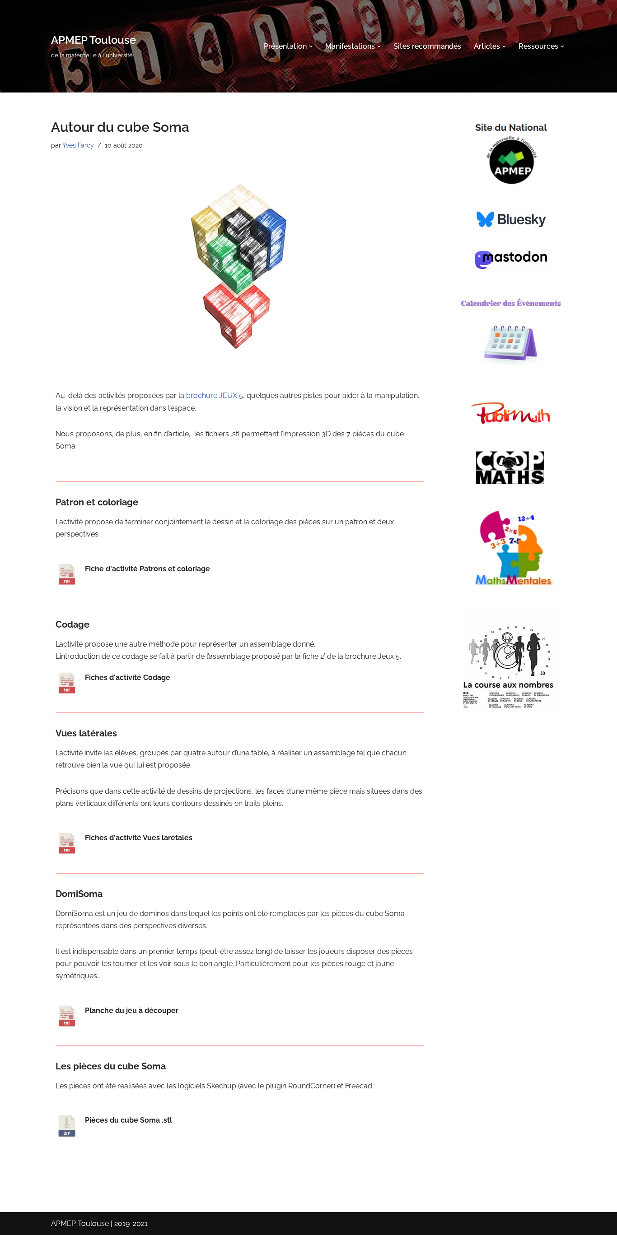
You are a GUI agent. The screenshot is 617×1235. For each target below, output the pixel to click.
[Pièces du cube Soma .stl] (67, 1126)
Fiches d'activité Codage (127, 677)
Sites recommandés (427, 46)
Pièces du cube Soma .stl (128, 1120)
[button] (311, 46)
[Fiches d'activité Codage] (67, 683)
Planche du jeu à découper (131, 1010)
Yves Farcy (78, 145)
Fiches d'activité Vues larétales (138, 837)
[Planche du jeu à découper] (67, 1016)
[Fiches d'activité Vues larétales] (67, 843)
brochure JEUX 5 (214, 395)
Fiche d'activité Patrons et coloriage (147, 568)
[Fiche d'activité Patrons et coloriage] (67, 574)
